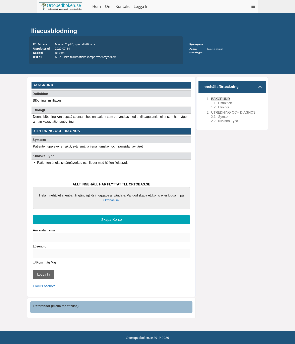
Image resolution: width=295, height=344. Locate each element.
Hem (96, 6)
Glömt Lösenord (44, 286)
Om (108, 6)
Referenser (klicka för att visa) (55, 306)
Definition (225, 103)
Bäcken (60, 53)
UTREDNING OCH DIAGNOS (233, 112)
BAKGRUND (220, 99)
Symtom (224, 117)
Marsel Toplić (64, 44)
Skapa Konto (111, 220)
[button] (253, 6)
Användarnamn (44, 230)
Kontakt (123, 6)
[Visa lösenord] (185, 252)
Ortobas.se (111, 200)
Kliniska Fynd (228, 121)
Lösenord (39, 246)
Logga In (141, 6)
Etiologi (223, 107)
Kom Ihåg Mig (46, 262)
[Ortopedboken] (61, 6)
